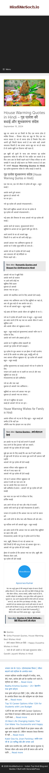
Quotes (10, 632)
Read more (26, 682)
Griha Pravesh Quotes (17, 635)
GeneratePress (33, 769)
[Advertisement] (24, 40)
